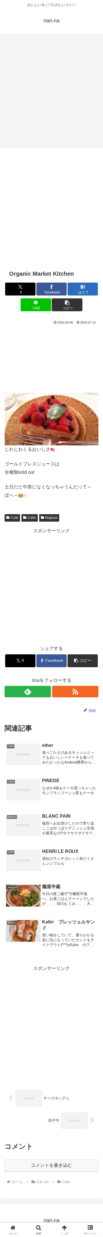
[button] (67, 304)
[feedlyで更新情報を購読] (28, 691)
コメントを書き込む (51, 1165)
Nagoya (51, 518)
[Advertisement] (51, 90)
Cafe (14, 518)
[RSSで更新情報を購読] (75, 691)
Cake (32, 518)
